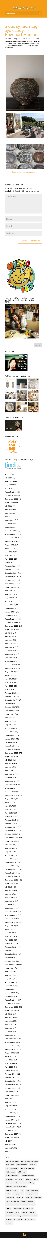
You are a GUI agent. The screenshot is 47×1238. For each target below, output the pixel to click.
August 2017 (10, 714)
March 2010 (9, 1028)
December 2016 (11, 742)
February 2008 (11, 1116)
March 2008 (10, 1113)
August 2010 (10, 1010)
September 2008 (11, 1092)
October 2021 (10, 538)
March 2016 (9, 774)
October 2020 (10, 580)
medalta (8, 1208)
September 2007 (11, 1134)
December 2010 (11, 996)
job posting (21, 41)
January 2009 (10, 1077)
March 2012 (9, 943)
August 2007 (10, 1138)
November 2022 (11, 492)
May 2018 (9, 682)
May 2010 (9, 1021)
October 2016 (10, 749)
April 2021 (9, 559)
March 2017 (9, 732)
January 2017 (10, 739)
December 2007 (11, 1123)
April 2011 (9, 982)
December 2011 (11, 954)
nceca (17, 1212)
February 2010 (10, 1032)
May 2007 (9, 1148)
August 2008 (10, 1095)
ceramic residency (27, 1183)
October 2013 (10, 876)
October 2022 (10, 495)
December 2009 (11, 1039)
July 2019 (8, 633)
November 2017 (11, 704)
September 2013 (11, 880)
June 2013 (9, 891)
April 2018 (9, 686)
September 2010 (11, 1007)
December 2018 (11, 658)
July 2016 (8, 760)
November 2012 (11, 915)
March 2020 (10, 605)
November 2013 (11, 873)
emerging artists (31, 1194)
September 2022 (11, 499)
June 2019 (9, 637)
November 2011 (11, 958)
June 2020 (9, 594)
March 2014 (9, 859)
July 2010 (8, 1014)
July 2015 (8, 802)
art (22, 1161)
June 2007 (9, 1145)
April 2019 (9, 644)
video (33, 1219)
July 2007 (8, 1141)
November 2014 (11, 831)
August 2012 (10, 926)
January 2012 (10, 950)
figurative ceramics (12, 1201)
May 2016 (9, 767)
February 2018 (10, 693)
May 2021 (9, 555)
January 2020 (10, 612)
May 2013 (9, 894)
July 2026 (8, 478)
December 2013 (11, 869)
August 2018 (10, 672)
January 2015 (10, 824)
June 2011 (9, 975)
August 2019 (10, 630)
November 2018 (11, 661)
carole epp (9, 1179)
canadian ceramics (28, 1175)
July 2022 (8, 506)
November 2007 (11, 1127)
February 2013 (10, 905)
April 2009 (9, 1067)
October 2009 (10, 1046)
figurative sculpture (28, 1201)
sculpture (9, 1219)
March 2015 (9, 816)
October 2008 (10, 1088)
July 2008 (8, 1099)
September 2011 (11, 965)
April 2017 (9, 728)
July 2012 (8, 929)
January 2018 (10, 697)
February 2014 (10, 862)
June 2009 (9, 1060)
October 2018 (10, 665)
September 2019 (11, 626)
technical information (21, 1219)
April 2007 (9, 1152)
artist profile (10, 1164)
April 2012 (9, 940)
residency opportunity (30, 43)
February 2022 (10, 524)
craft (27, 1190)
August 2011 (10, 968)
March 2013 (9, 901)
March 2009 (10, 1071)
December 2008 (11, 1081)
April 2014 (9, 855)
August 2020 (10, 587)
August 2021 (10, 545)
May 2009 (9, 1063)
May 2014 (9, 852)
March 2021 (9, 562)
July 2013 (8, 887)
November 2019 (11, 619)
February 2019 (10, 651)
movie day (17, 43)
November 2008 (11, 1085)
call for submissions (12, 1175)
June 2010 (9, 1018)
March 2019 (9, 647)
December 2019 (11, 615)
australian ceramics (27, 1168)
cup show (34, 1190)
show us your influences (14, 45)
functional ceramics (12, 1205)
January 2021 (10, 569)
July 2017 (8, 718)
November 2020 (11, 577)
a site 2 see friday (12, 1168)
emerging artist (11, 41)
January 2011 (10, 993)
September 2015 (11, 795)
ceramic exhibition (32, 1179)
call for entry (34, 39)
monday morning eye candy (23, 1208)
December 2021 (11, 531)
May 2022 (9, 513)
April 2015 (9, 813)
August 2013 (10, 883)
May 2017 (9, 725)
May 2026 (9, 485)
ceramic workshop (12, 1190)
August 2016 (10, 757)
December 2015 (11, 785)
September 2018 (11, 668)
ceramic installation (12, 1183)
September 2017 (11, 711)
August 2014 (10, 841)
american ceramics (12, 1161)
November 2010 (11, 1000)
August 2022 (10, 502)
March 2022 (9, 520)
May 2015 (9, 809)
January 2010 (10, 1035)
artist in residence (31, 1161)
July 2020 (8, 591)
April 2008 (9, 1109)
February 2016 (10, 778)
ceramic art (19, 1179)
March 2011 (9, 986)
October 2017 (10, 707)
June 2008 (9, 1102)
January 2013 (10, 908)
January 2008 (10, 1120)
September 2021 (11, 541)
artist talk (33, 1164)
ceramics (9, 1186)
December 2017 (11, 700)
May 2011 (9, 979)
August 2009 (10, 1053)
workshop (9, 1223)
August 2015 (10, 799)
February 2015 (10, 820)
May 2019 (9, 640)
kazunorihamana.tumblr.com (23, 172)
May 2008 (9, 1106)
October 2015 (10, 792)
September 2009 (11, 1049)
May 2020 (9, 598)
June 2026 (9, 481)
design (8, 1194)
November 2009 (11, 1042)
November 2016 (11, 746)
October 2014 (10, 834)
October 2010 (10, 1003)
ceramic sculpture (20, 1186)
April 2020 (9, 601)
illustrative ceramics (28, 1205)
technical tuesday (31, 45)
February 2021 (10, 566)
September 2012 (11, 922)
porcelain (24, 1212)
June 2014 (9, 848)
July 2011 (8, 972)
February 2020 (11, 608)
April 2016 (9, 771)
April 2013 (9, 898)
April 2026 (9, 488)
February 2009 (11, 1074)
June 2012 (9, 933)
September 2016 (11, 753)
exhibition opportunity (33, 1197)
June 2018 (9, 679)
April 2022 (9, 517)
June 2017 (9, 721)
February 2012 (10, 947)
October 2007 (10, 1130)
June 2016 (9, 764)
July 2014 (8, 845)
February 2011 (10, 989)
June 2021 (9, 552)
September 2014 (11, 838)
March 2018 (9, 689)
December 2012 (11, 912)
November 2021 (11, 534)
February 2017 (10, 735)
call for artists (10, 1172)
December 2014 (11, 827)
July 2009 (8, 1056)
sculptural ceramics (30, 1216)
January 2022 (10, 527)
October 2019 (10, 622)
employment (10, 1197)
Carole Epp (11, 39)
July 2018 (8, 675)
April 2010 (9, 1025)
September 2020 (11, 584)
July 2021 (8, 548)
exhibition (19, 1197)
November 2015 (11, 788)
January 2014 (10, 866)
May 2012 (9, 936)
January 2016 (10, 781)
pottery (32, 1212)
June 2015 (9, 806)
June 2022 (9, 510)
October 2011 (10, 961)
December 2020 (11, 573)
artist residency (21, 1164)
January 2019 (10, 654)
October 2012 (10, 919)
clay (22, 1190)
